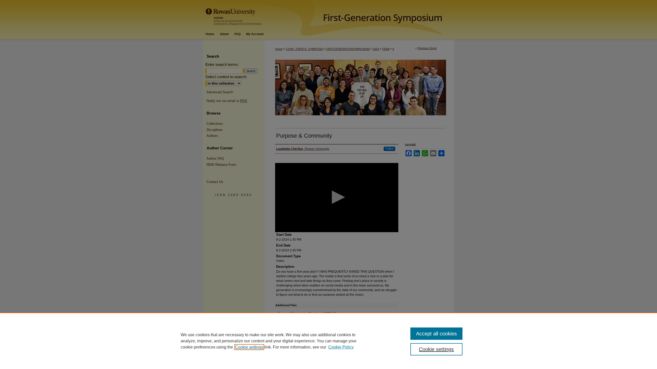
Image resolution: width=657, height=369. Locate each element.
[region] (328, 341)
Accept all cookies (436, 333)
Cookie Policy (341, 347)
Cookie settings (249, 347)
